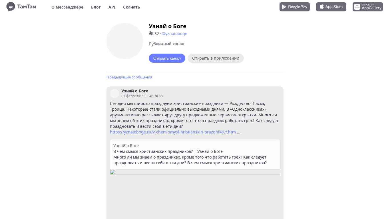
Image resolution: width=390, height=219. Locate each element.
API (111, 7)
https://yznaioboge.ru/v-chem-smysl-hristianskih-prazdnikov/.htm (173, 132)
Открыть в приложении (215, 58)
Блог (96, 7)
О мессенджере (67, 7)
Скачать (131, 7)
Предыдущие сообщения (129, 77)
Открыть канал (167, 58)
